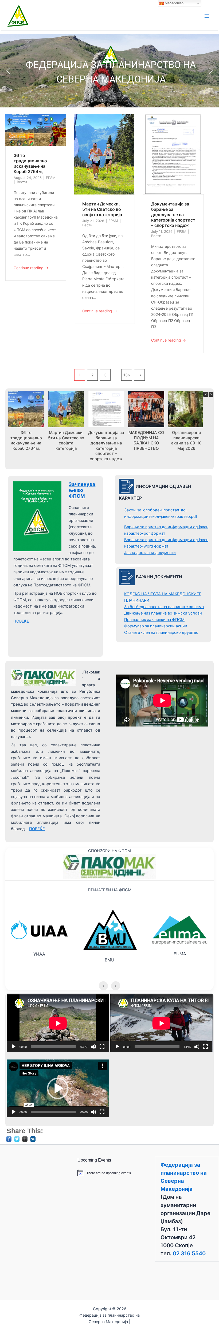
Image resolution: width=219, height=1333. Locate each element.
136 (126, 375)
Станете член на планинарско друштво (161, 632)
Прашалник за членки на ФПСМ (154, 619)
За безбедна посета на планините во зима (164, 606)
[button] (8, 70)
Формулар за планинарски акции (155, 626)
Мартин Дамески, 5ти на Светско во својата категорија (102, 209)
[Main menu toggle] (206, 16)
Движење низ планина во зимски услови (163, 613)
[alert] (109, 1173)
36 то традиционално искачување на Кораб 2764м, (30, 163)
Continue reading (31, 267)
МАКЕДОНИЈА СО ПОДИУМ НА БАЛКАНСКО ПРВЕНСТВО (146, 440)
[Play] (13, 1046)
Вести (22, 182)
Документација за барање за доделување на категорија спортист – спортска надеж (173, 214)
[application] (58, 1023)
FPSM (51, 177)
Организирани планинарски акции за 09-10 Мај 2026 (186, 440)
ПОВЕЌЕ (21, 621)
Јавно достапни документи (150, 552)
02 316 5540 (189, 1253)
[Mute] (93, 1046)
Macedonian (173, 3)
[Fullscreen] (102, 1046)
